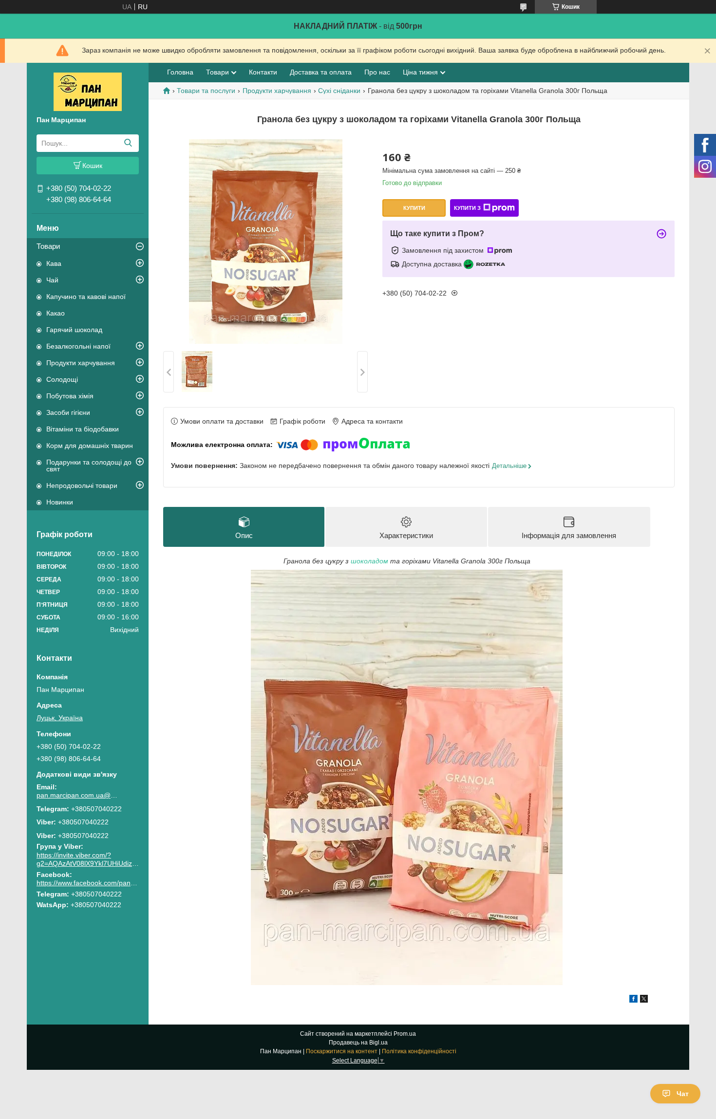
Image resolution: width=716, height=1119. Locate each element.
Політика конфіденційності (419, 1051)
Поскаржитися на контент (341, 1051)
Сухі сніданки (339, 90)
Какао (55, 313)
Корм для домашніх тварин (89, 445)
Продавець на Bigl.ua (358, 1042)
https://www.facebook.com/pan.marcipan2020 (107, 883)
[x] (644, 1000)
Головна (180, 72)
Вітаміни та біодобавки (82, 429)
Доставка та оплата (321, 72)
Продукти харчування (80, 363)
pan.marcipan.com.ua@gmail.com (78, 795)
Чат (683, 1094)
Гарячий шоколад (74, 330)
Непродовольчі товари (81, 485)
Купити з (467, 208)
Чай (52, 280)
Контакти (263, 72)
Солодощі (62, 379)
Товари (48, 246)
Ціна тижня (420, 72)
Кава (53, 263)
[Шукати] (128, 143)
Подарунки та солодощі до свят (89, 465)
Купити (414, 208)
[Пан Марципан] (88, 91)
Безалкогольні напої (78, 346)
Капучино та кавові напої (86, 296)
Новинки (59, 502)
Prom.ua (405, 1033)
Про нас (377, 72)
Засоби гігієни (68, 412)
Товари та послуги (206, 90)
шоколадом (369, 561)
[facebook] (633, 1000)
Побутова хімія (70, 396)
